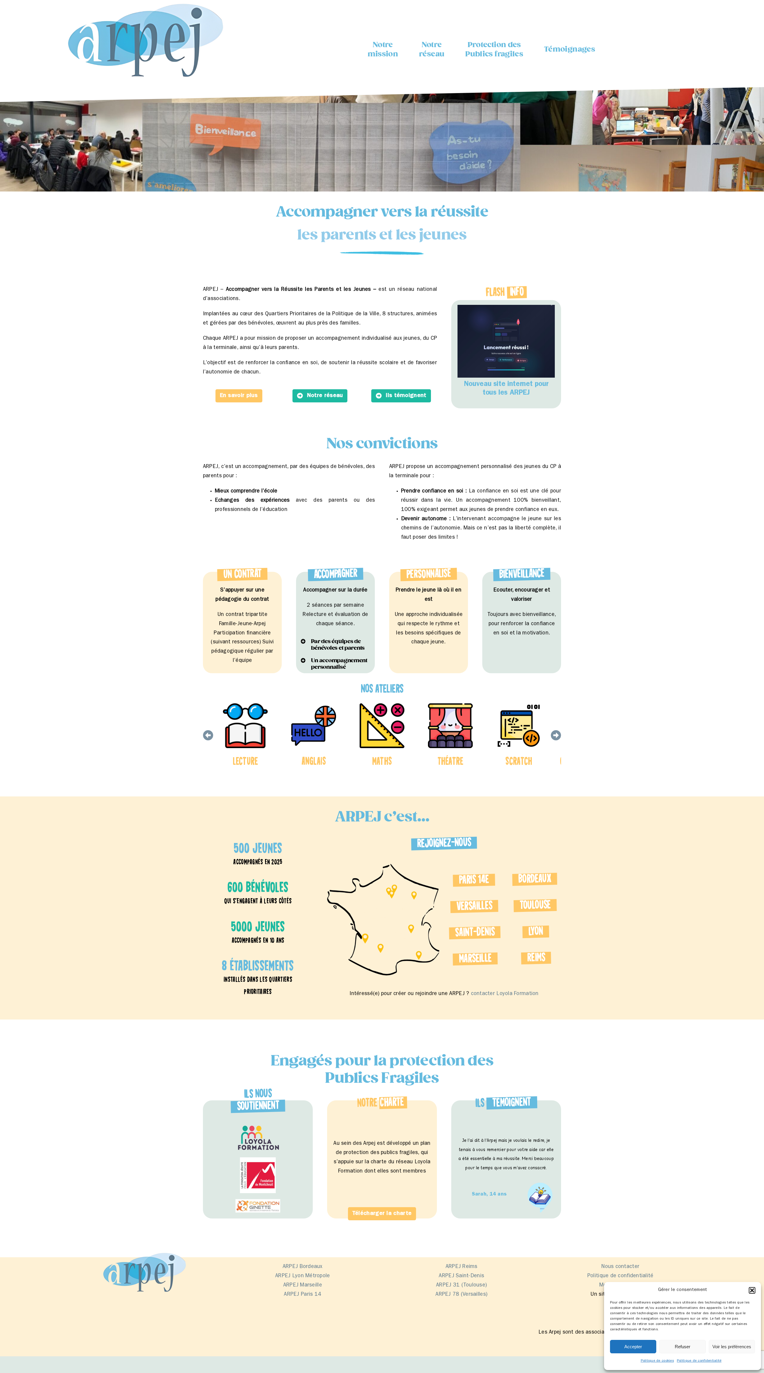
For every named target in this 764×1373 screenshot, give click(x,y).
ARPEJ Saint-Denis (461, 1276)
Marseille (475, 958)
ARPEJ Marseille (302, 1285)
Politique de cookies (657, 1361)
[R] (257, 1127)
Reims (536, 958)
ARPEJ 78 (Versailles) (461, 1295)
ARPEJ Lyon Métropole (302, 1276)
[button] (752, 1290)
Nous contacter (620, 1267)
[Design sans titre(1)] (258, 1160)
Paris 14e (474, 880)
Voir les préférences (731, 1346)
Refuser (682, 1346)
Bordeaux (534, 879)
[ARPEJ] (144, 2)
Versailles (474, 906)
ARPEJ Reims (462, 1267)
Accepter (633, 1346)
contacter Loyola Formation (505, 994)
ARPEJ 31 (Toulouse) (461, 1285)
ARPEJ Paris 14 (302, 1295)
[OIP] (257, 1201)
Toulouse (535, 905)
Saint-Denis (475, 932)
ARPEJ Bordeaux (303, 1267)
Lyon (535, 932)
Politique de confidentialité (699, 1361)
